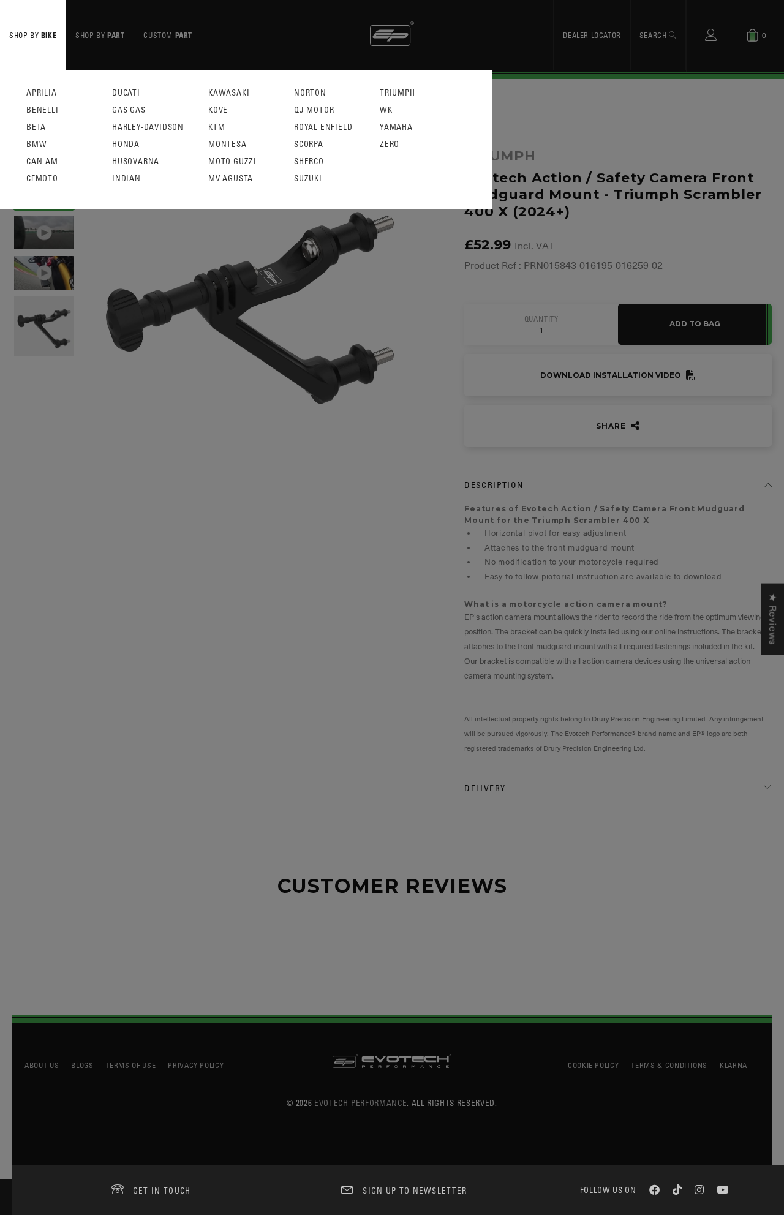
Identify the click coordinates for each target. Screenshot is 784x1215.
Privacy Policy (196, 1065)
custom (167, 35)
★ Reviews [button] (772, 619)
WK (386, 110)
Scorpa (308, 144)
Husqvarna (135, 161)
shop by (32, 35)
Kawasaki (228, 92)
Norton (310, 92)
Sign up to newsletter (415, 1190)
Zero (389, 144)
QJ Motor (314, 110)
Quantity (541, 319)
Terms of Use (130, 1065)
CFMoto (42, 178)
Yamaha (396, 127)
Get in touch (162, 1190)
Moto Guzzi (232, 161)
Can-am (42, 161)
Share (612, 426)
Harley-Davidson (148, 127)
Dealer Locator (591, 35)
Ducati (126, 92)
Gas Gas (129, 110)
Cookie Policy (593, 1065)
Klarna (733, 1065)
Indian (126, 178)
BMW (36, 144)
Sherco (309, 161)
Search (654, 35)
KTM (216, 127)
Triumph (397, 92)
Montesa (227, 144)
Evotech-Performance (360, 1102)
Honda (126, 144)
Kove (218, 110)
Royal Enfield (323, 127)
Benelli (42, 110)
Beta (36, 127)
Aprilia (41, 92)
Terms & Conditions (669, 1065)
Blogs (82, 1065)
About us (41, 1065)
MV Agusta (230, 178)
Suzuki (308, 178)
